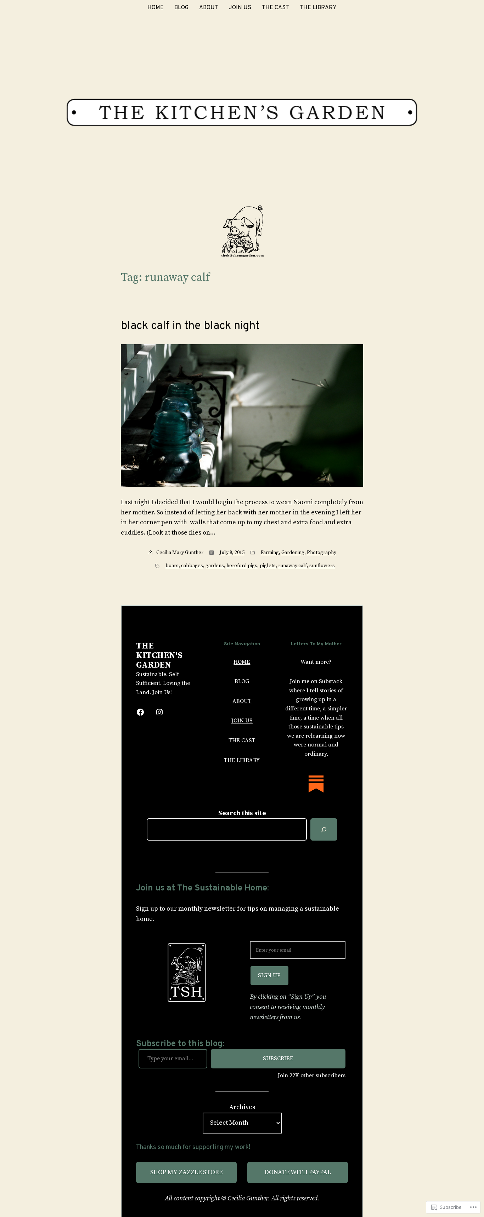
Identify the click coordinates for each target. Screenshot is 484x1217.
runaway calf (292, 566)
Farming (270, 552)
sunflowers (322, 566)
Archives (242, 1107)
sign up (269, 975)
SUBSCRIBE (278, 1058)
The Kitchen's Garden (159, 655)
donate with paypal (298, 1172)
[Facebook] (140, 712)
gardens (215, 566)
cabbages (192, 566)
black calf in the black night (190, 326)
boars (172, 566)
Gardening (292, 552)
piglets (268, 566)
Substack (330, 681)
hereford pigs (241, 566)
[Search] (323, 829)
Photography (321, 552)
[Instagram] (159, 712)
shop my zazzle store (186, 1172)
